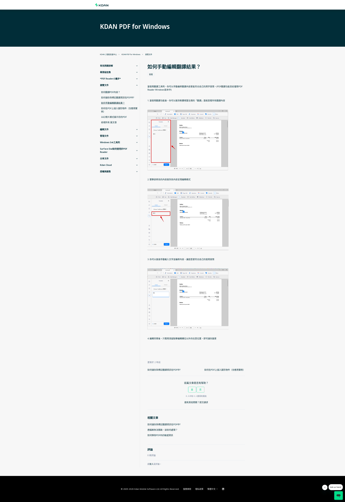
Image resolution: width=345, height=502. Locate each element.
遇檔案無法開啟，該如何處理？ (162, 429)
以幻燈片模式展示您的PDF (114, 116)
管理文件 (104, 135)
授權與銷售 (105, 171)
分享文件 (104, 158)
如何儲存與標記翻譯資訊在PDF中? (163, 369)
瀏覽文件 (148, 54)
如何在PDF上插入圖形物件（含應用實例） (224, 369)
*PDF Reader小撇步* (110, 78)
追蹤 (151, 74)
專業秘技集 (105, 72)
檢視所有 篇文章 (109, 122)
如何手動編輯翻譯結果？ (113, 102)
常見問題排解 (106, 65)
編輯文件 (104, 129)
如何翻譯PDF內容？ (110, 92)
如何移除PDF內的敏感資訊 (160, 435)
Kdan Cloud (106, 165)
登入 (151, 464)
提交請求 (203, 402)
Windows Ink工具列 (110, 142)
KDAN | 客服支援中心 (108, 54)
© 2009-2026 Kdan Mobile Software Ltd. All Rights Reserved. (150, 489)
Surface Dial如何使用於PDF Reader (113, 150)
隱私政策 (199, 489)
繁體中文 (211, 489)
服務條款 (187, 489)
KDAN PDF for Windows (131, 54)
